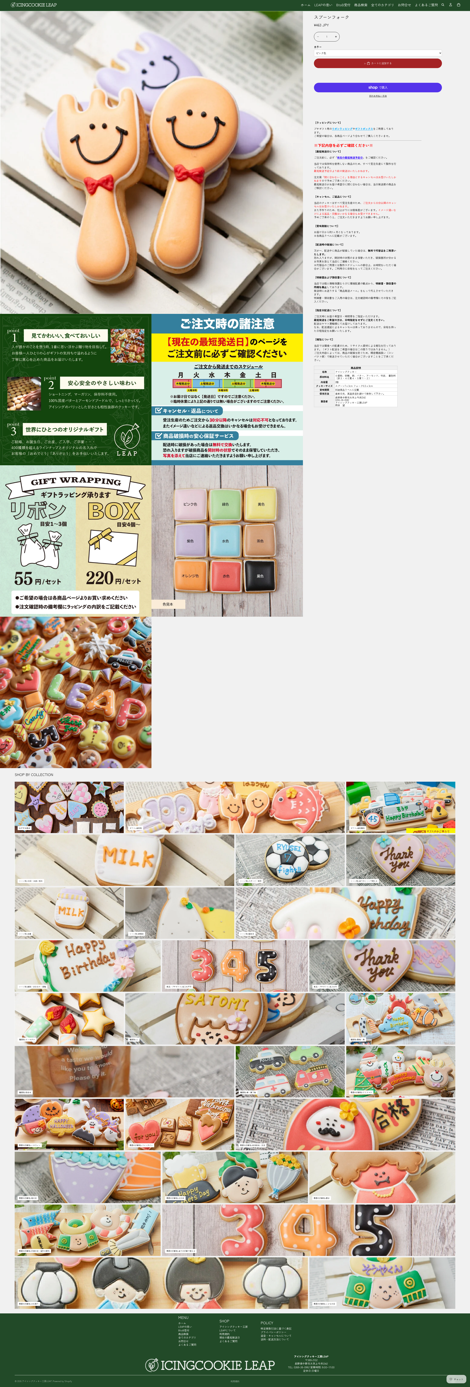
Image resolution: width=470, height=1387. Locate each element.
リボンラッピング (342, 128)
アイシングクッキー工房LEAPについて (233, 1328)
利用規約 (224, 1334)
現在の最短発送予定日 (350, 157)
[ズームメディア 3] (227, 389)
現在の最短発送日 (229, 1337)
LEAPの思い (185, 1326)
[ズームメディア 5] (227, 541)
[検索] (443, 5)
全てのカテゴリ (187, 1337)
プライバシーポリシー (273, 1332)
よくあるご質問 (187, 1344)
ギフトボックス (364, 128)
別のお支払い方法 (378, 95)
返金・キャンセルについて (276, 1335)
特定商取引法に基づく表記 (276, 1328)
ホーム (182, 1323)
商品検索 (183, 1334)
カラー (318, 47)
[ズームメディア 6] (75, 692)
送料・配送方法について (275, 1339)
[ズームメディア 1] (151, 162)
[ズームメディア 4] (75, 541)
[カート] (459, 5)
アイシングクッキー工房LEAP (37, 1381)
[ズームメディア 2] (75, 389)
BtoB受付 (183, 1330)
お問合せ (183, 1341)
